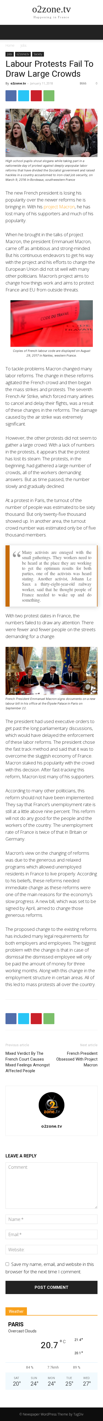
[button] (95, 32)
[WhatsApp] (48, 95)
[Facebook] (10, 95)
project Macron (59, 206)
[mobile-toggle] (9, 32)
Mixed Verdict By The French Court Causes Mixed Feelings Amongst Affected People (27, 1062)
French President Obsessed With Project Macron (77, 1059)
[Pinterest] (36, 95)
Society (38, 54)
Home (10, 45)
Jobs (23, 45)
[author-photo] (51, 1118)
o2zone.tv (23, 54)
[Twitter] (23, 95)
